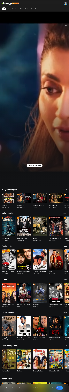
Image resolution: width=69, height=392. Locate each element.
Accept (59, 388)
